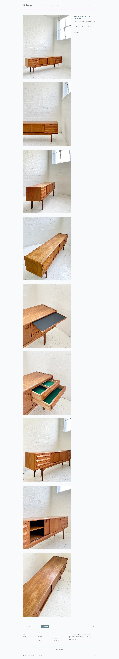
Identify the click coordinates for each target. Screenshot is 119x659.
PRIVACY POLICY (56, 640)
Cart (92, 5)
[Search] (95, 6)
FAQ (53, 636)
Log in (24, 634)
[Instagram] (95, 626)
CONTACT (54, 634)
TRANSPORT (55, 638)
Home (24, 655)
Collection (45, 5)
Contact (58, 5)
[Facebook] (93, 626)
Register (24, 636)
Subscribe (45, 626)
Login (87, 5)
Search (39, 634)
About (52, 5)
